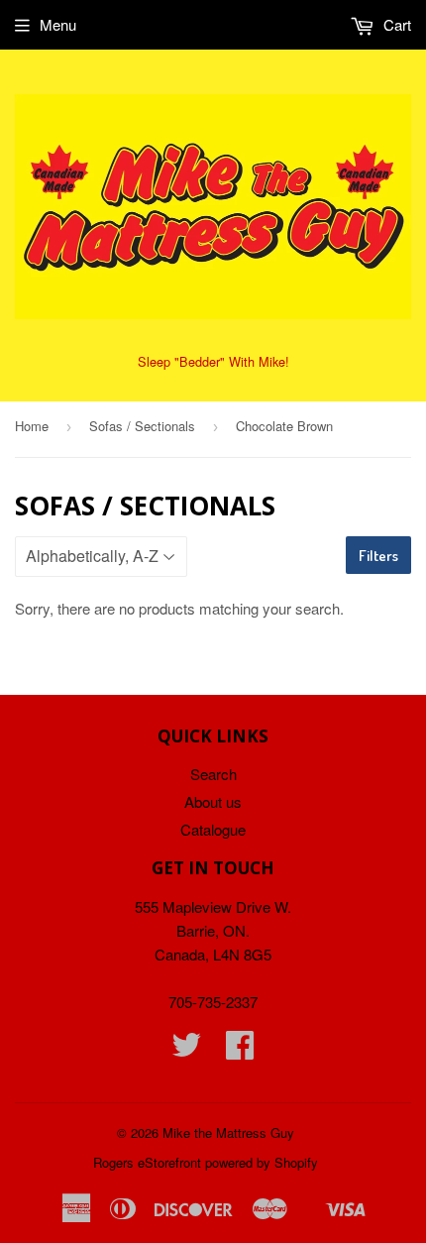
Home (32, 425)
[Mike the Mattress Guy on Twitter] (186, 1050)
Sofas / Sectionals (142, 425)
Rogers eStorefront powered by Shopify (205, 1162)
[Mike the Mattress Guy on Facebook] (240, 1050)
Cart (395, 24)
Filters (378, 555)
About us (213, 801)
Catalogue (213, 829)
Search (213, 773)
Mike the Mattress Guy (228, 1132)
